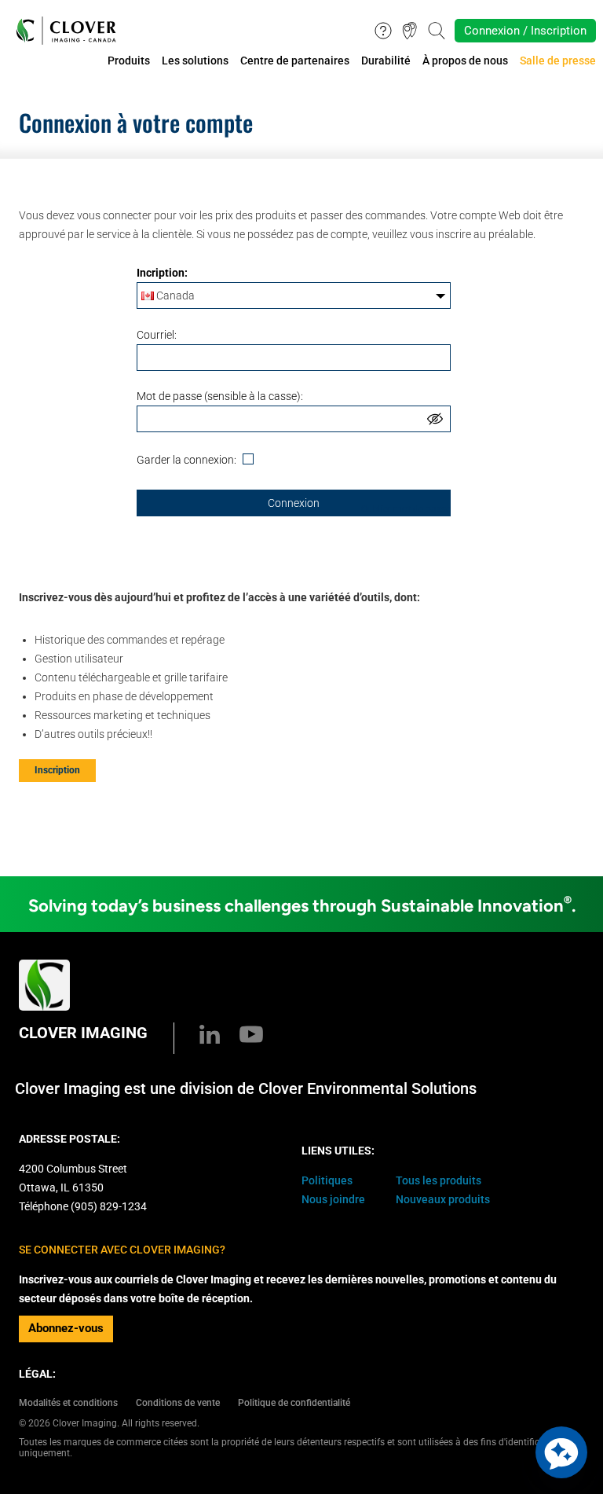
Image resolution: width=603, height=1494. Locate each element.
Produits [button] (129, 60)
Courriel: (157, 334)
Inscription (57, 770)
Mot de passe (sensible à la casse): (220, 396)
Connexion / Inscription (525, 31)
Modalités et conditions (68, 1402)
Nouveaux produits (443, 1199)
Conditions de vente (178, 1402)
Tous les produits (438, 1180)
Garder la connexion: (188, 460)
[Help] (383, 30)
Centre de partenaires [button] (294, 60)
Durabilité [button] (386, 60)
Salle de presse (558, 60)
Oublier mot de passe (406, 509)
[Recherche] (436, 30)
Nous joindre (333, 1199)
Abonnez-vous (66, 1328)
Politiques (327, 1180)
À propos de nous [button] (465, 60)
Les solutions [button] (195, 60)
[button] (561, 1452)
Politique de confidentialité (294, 1402)
